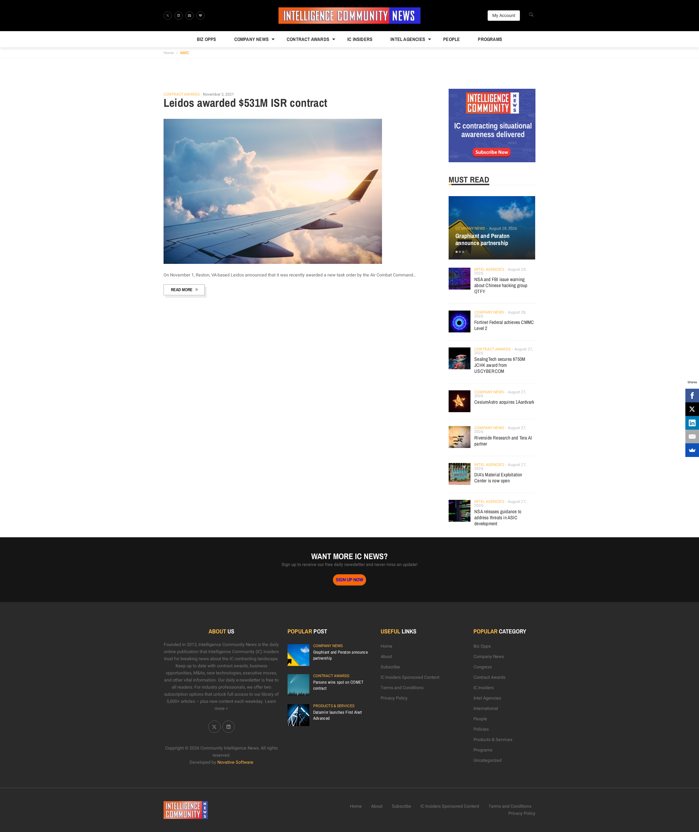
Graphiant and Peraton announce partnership (482, 239)
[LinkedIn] (692, 423)
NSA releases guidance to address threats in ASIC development (497, 517)
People (451, 39)
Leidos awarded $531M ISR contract (245, 102)
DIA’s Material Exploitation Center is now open (498, 477)
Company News (251, 39)
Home (169, 53)
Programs (490, 39)
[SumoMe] (692, 450)
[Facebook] (692, 395)
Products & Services (333, 706)
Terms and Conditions (402, 688)
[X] (692, 409)
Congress (482, 667)
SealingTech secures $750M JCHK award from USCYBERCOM (499, 365)
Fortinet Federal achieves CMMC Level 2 (504, 325)
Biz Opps (206, 39)
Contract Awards (308, 39)
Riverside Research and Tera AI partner (503, 440)
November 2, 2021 (218, 94)
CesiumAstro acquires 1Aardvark (504, 402)
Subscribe (390, 667)
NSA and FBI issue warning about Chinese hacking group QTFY (500, 285)
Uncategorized (487, 760)
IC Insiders (359, 39)
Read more (181, 290)
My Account (503, 15)
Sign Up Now (349, 580)
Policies (481, 729)
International (485, 708)
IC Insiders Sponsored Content (410, 677)
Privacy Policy (394, 698)
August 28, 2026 (503, 228)
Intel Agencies (407, 39)
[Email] (692, 436)
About (386, 656)
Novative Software (235, 762)
